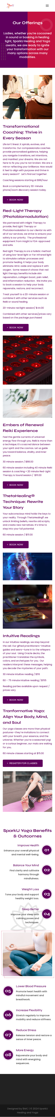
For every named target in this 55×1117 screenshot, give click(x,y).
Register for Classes (23, 763)
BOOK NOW (16, 199)
